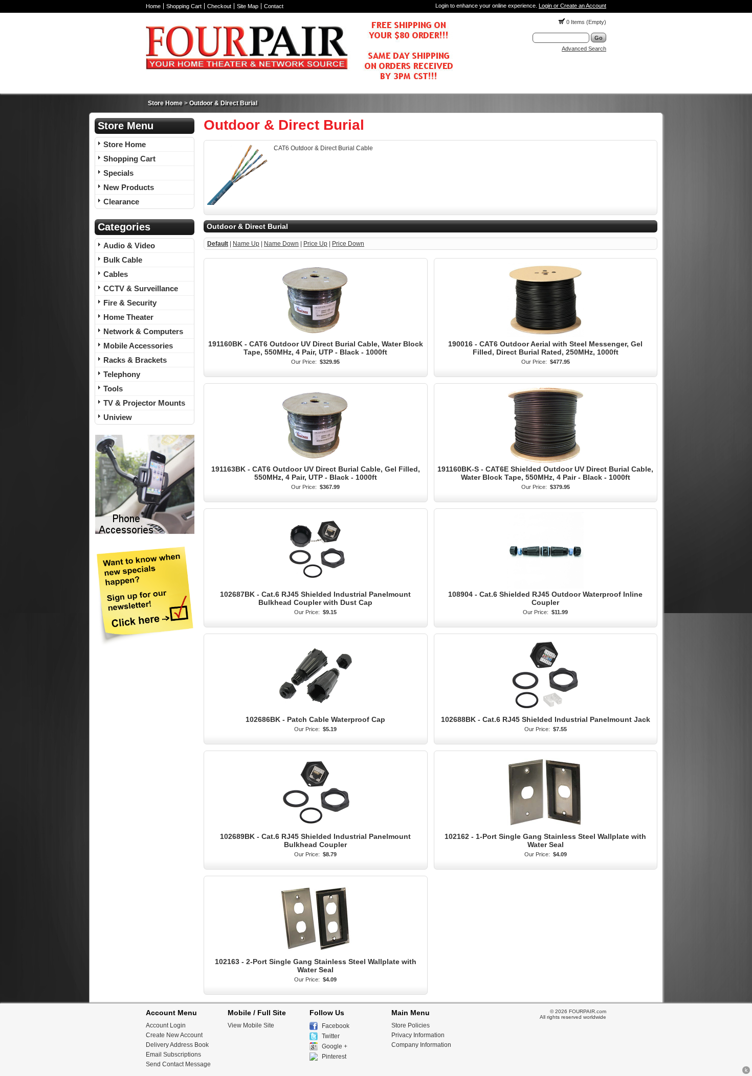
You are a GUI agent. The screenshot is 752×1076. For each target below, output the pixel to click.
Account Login (166, 1025)
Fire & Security (130, 302)
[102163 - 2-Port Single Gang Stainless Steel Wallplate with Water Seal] (315, 953)
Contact (273, 6)
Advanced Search (584, 48)
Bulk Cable (122, 259)
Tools (113, 388)
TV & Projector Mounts (144, 403)
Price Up (315, 243)
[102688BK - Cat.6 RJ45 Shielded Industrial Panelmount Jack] (545, 711)
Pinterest (334, 1056)
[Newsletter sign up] (144, 643)
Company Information (421, 1044)
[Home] (299, 82)
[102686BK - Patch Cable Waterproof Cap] (315, 711)
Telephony (121, 374)
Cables (115, 274)
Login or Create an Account (572, 6)
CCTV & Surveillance (140, 288)
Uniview (117, 417)
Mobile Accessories (138, 345)
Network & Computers (143, 331)
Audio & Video (129, 245)
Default (217, 243)
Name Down (281, 243)
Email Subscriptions (173, 1054)
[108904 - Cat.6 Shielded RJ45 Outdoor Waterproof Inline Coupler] (545, 586)
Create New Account (174, 1035)
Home (153, 6)
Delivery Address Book (177, 1044)
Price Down (348, 243)
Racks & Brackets (135, 360)
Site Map (247, 6)
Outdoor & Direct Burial (223, 103)
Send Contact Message (178, 1064)
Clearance (121, 201)
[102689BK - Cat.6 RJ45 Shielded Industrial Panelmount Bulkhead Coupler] (315, 828)
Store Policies (410, 1025)
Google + (334, 1046)
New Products (128, 187)
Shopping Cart (184, 6)
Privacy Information (418, 1035)
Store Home (165, 103)
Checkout (219, 6)
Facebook (335, 1026)
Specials (118, 173)
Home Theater (128, 317)
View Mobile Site (251, 1025)
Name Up (246, 243)
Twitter (331, 1036)
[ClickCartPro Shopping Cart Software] (746, 1072)
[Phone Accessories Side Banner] (144, 532)
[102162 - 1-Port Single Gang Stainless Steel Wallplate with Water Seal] (545, 828)
